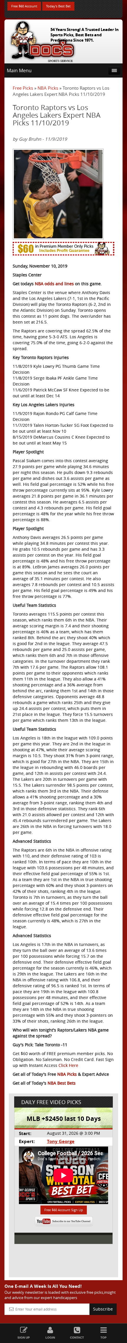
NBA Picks (48, 88)
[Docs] (42, 40)
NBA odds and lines (54, 283)
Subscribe (103, 1309)
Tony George (60, 1141)
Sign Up (23, 1337)
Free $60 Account (24, 6)
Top (103, 1337)
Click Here (68, 1065)
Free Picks (23, 88)
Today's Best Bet (58, 6)
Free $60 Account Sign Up (63, 1210)
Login (50, 1337)
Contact (77, 1337)
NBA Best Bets (62, 1083)
